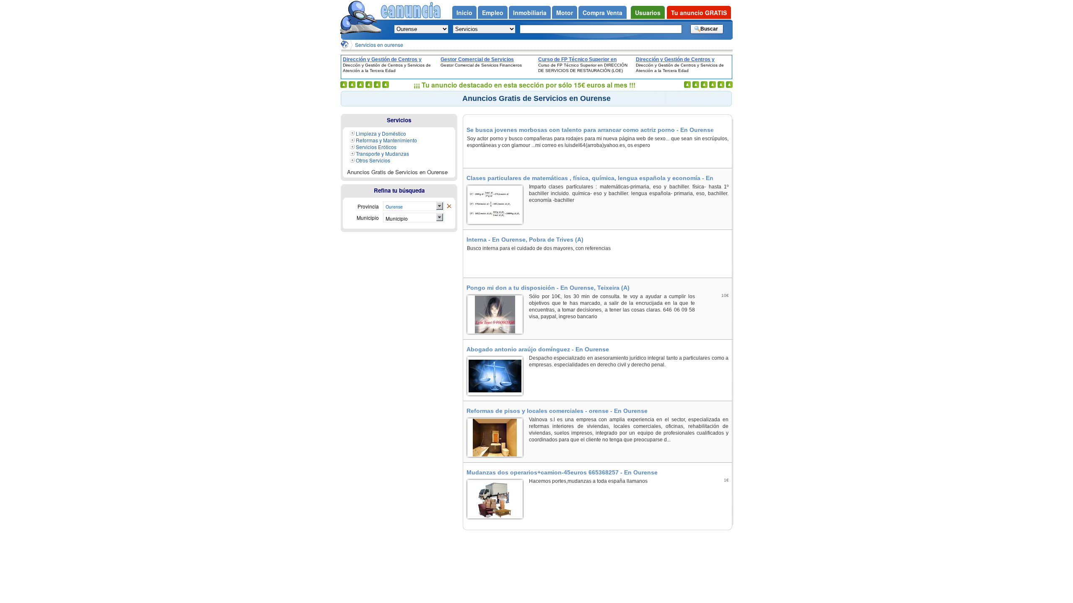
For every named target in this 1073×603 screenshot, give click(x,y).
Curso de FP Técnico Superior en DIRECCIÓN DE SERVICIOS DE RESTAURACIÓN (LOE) (577, 59)
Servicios (399, 120)
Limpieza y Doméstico (381, 133)
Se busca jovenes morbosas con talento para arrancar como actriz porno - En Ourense (590, 129)
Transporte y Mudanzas (382, 153)
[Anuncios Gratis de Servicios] (448, 206)
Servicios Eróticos (376, 146)
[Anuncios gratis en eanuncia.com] (360, 18)
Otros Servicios (373, 160)
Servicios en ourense (379, 44)
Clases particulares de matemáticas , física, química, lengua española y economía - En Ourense (590, 178)
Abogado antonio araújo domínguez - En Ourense (538, 349)
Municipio (397, 218)
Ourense (394, 207)
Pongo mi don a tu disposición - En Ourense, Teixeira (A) (548, 287)
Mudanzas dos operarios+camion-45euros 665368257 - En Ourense (562, 472)
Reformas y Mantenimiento (386, 140)
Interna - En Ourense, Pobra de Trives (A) (525, 239)
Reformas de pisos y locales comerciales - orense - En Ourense (557, 410)
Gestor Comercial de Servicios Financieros (477, 59)
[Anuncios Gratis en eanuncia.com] (344, 44)
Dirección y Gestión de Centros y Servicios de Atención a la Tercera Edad (384, 59)
